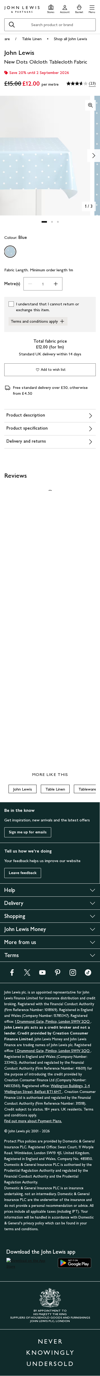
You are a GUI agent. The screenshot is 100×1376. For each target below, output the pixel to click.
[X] (27, 974)
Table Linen (32, 38)
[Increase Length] (55, 283)
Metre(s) (12, 283)
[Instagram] (73, 974)
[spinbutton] (43, 283)
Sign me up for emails (28, 832)
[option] (10, 251)
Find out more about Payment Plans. (33, 1121)
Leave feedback (23, 873)
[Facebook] (12, 974)
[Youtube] (42, 974)
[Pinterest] (57, 974)
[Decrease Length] (30, 283)
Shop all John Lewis (70, 38)
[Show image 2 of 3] (93, 155)
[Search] (11, 24)
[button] (92, 8)
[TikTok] (88, 974)
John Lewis (22, 789)
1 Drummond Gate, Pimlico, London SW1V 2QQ (53, 1021)
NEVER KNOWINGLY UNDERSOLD (50, 1352)
